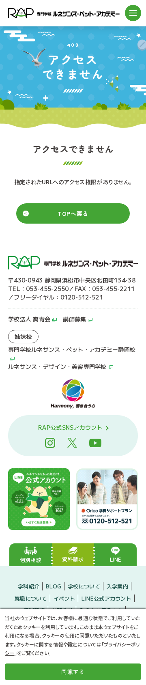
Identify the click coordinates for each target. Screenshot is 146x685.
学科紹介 (28, 586)
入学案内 (117, 586)
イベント (64, 598)
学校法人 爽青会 (29, 319)
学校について (84, 586)
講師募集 (74, 319)
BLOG (53, 586)
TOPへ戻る (73, 213)
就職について (31, 598)
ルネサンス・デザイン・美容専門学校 (57, 366)
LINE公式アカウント (106, 598)
